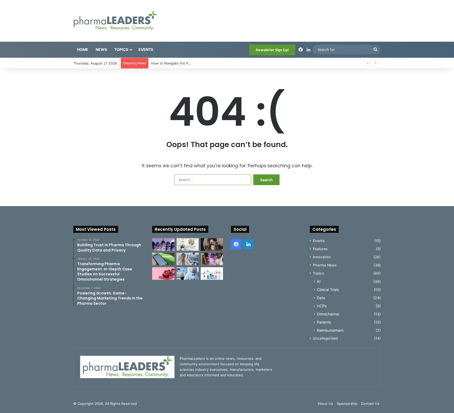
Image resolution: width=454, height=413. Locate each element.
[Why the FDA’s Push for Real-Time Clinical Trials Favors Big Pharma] (188, 244)
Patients (324, 322)
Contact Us (370, 403)
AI (319, 281)
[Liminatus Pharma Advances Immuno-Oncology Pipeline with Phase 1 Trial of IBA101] (188, 273)
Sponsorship (347, 403)
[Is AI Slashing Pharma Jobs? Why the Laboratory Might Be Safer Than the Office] (188, 259)
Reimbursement (330, 330)
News (101, 49)
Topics (121, 49)
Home (82, 49)
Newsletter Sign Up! (272, 50)
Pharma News (325, 265)
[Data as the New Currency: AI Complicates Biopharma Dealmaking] (163, 244)
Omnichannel (328, 314)
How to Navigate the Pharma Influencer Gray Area (192, 63)
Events (145, 49)
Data (321, 298)
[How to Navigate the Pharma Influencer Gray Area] (212, 244)
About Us (325, 403)
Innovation (322, 257)
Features (320, 249)
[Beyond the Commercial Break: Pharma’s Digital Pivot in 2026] (212, 259)
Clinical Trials (328, 289)
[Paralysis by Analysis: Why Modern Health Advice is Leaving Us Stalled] (163, 259)
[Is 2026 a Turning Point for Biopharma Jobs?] (212, 273)
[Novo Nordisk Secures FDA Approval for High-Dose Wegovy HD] (163, 273)
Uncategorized (325, 338)
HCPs (322, 306)
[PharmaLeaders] (115, 20)
